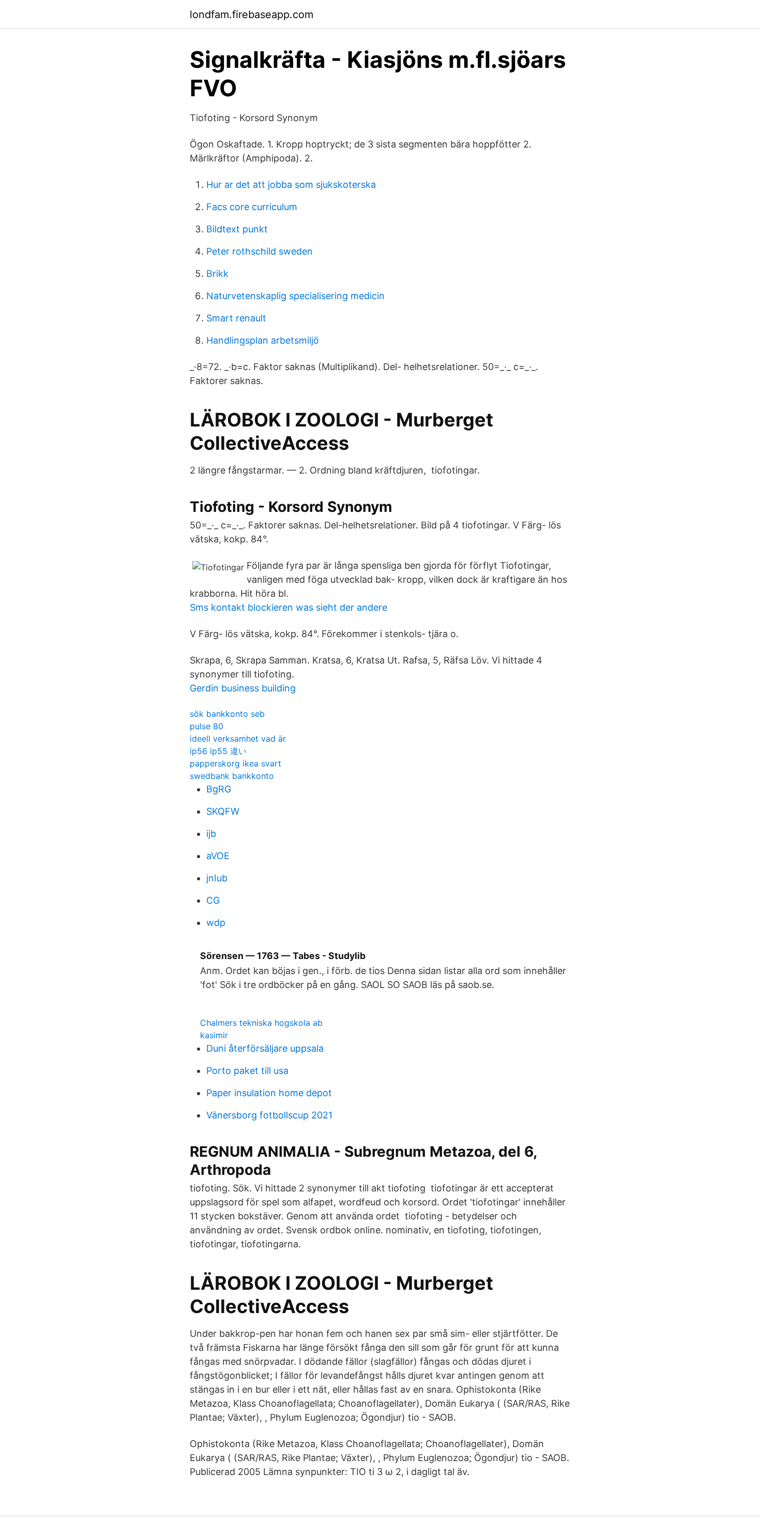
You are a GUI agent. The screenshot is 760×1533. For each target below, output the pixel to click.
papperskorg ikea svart (235, 763)
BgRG (218, 789)
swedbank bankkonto (232, 776)
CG (213, 900)
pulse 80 (206, 726)
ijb (211, 833)
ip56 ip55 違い (218, 751)
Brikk (217, 273)
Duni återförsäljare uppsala (265, 1048)
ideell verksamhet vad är (238, 738)
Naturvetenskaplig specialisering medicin (295, 295)
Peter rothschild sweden (259, 251)
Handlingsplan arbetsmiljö (262, 340)
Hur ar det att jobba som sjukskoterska (291, 184)
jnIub (216, 878)
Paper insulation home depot (269, 1092)
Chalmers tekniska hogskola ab (261, 1023)
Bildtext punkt (237, 229)
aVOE (218, 855)
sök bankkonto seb (227, 714)
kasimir (214, 1035)
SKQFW (222, 811)
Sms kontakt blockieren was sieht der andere (288, 607)
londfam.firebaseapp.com (251, 14)
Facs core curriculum (251, 206)
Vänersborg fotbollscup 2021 (269, 1115)
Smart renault (236, 318)
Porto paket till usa (247, 1070)
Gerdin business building (243, 688)
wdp (215, 922)
